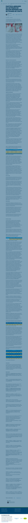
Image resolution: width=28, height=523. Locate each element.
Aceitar (25, 518)
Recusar (21, 518)
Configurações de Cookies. (4, 521)
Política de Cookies (5, 520)
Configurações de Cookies (16, 518)
